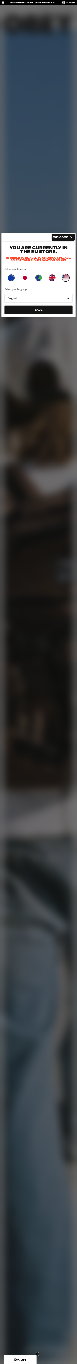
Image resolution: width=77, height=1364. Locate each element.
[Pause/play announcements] (3, 2)
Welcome (60, 237)
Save (38, 309)
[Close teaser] (37, 1354)
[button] (20, 1359)
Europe (70, 2)
